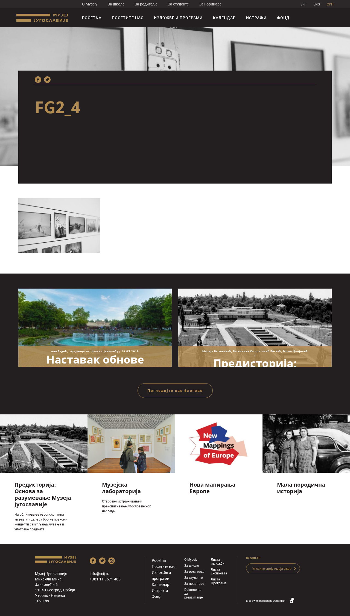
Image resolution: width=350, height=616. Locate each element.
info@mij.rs (99, 573)
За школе (116, 4)
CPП (330, 4)
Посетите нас (128, 17)
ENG (316, 4)
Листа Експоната (219, 571)
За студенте (178, 4)
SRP (304, 4)
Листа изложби (217, 561)
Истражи (256, 17)
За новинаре (210, 4)
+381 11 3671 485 (105, 579)
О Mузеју (89, 4)
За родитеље (146, 4)
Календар (224, 17)
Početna (91, 17)
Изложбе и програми (178, 17)
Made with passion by (265, 601)
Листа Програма (219, 581)
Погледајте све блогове (175, 390)
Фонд (283, 17)
